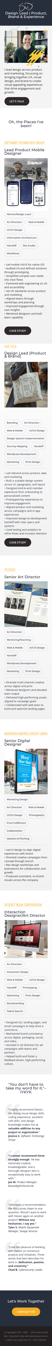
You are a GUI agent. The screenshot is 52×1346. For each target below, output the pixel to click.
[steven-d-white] (26, 4)
